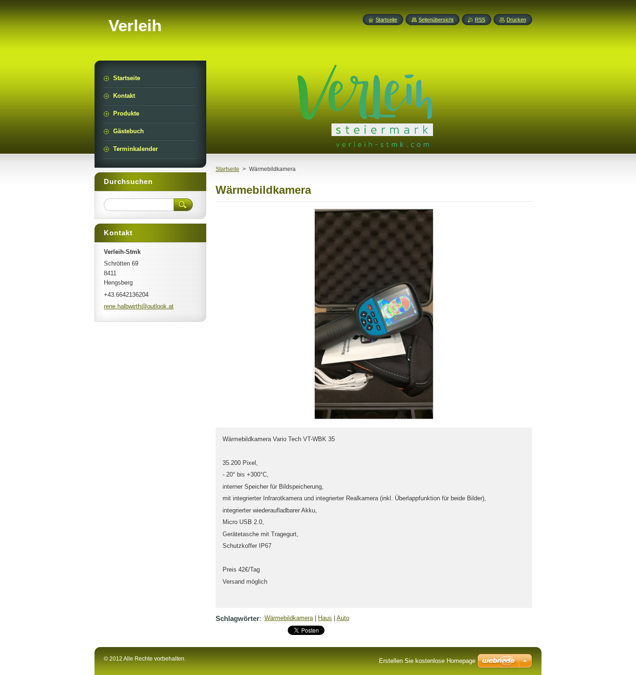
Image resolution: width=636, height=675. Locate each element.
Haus (325, 617)
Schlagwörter (237, 618)
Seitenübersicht (436, 19)
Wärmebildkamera (288, 617)
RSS (480, 19)
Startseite (227, 169)
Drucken (516, 19)
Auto (343, 617)
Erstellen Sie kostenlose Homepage (427, 660)
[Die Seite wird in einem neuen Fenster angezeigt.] (374, 419)
